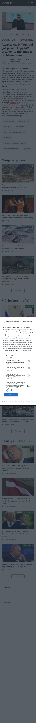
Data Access (18, 402)
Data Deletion (6, 402)
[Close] (32, 321)
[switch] (28, 361)
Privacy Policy (29, 402)
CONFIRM (11, 394)
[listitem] (18, 356)
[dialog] (18, 361)
